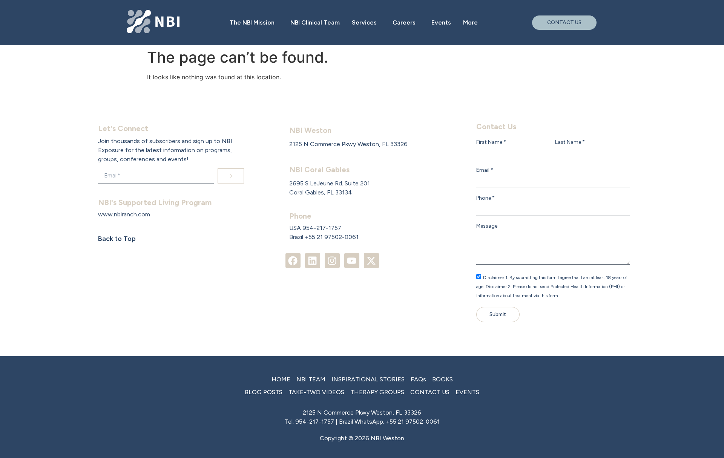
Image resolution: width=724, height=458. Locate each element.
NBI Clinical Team (315, 22)
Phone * (485, 198)
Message (486, 226)
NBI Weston (310, 130)
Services (364, 22)
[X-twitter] (371, 260)
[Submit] (231, 176)
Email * (484, 170)
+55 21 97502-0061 (413, 421)
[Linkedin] (312, 260)
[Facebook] (293, 260)
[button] (254, 22)
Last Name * (570, 142)
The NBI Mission (252, 22)
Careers (404, 22)
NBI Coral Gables (319, 169)
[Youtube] (351, 260)
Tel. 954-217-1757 (309, 421)
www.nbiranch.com (124, 214)
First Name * (491, 142)
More (470, 22)
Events (441, 22)
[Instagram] (332, 260)
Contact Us (496, 126)
